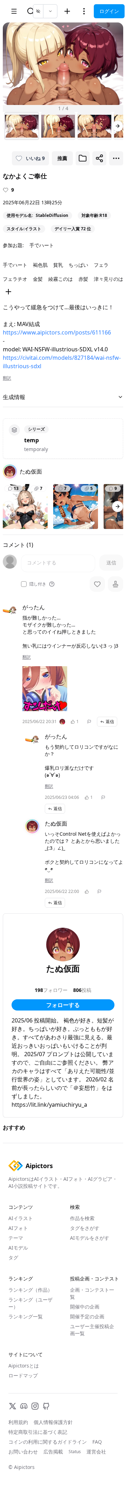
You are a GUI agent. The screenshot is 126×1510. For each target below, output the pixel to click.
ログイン (109, 11)
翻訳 (7, 378)
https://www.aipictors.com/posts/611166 (57, 332)
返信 (110, 721)
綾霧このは (60, 279)
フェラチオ (15, 279)
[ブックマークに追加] (83, 158)
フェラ (101, 264)
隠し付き (37, 584)
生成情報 (14, 397)
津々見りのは (108, 279)
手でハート (41, 245)
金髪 (38, 279)
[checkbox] (24, 584)
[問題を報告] (89, 722)
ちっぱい (78, 264)
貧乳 (58, 264)
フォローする (63, 1005)
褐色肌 (40, 264)
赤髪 (83, 279)
